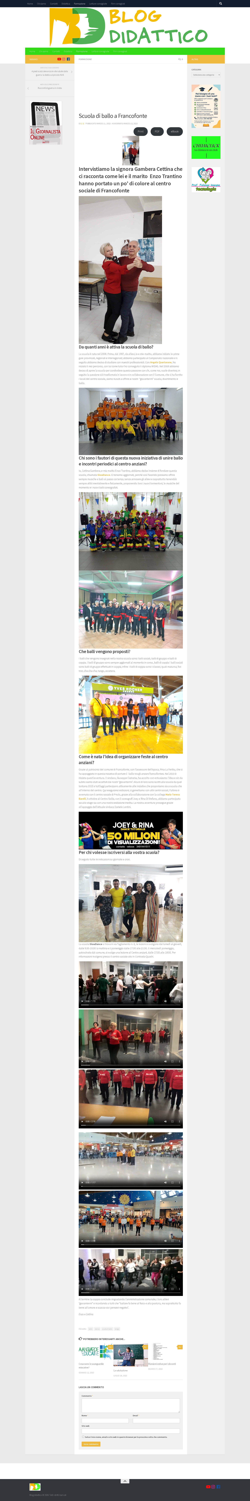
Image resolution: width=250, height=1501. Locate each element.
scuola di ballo (107, 1329)
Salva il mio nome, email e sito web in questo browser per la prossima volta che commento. (126, 1437)
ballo (90, 1329)
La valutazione (120, 1370)
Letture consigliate (98, 3)
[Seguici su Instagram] (63, 59)
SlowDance (104, 475)
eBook (175, 131)
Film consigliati (118, 3)
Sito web (85, 1426)
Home (30, 3)
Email (136, 1415)
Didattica (66, 3)
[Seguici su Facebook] (68, 59)
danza (97, 1329)
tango (117, 1329)
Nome (85, 1415)
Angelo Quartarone (161, 362)
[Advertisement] (131, 89)
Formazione (79, 3)
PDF (157, 131)
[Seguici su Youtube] (59, 59)
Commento (87, 1396)
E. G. (82, 123)
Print (141, 131)
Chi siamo (41, 3)
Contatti (54, 3)
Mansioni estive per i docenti (162, 1363)
